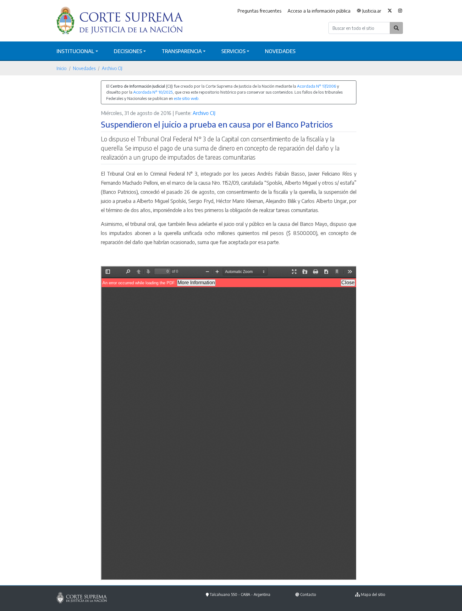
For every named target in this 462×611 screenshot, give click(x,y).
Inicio (62, 68)
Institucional (75, 51)
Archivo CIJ (112, 68)
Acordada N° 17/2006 (316, 86)
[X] (389, 11)
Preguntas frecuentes (259, 11)
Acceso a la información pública (319, 11)
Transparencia (182, 51)
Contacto (308, 594)
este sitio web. (187, 98)
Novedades (280, 51)
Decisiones (128, 51)
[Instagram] (400, 11)
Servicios (233, 51)
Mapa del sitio (373, 594)
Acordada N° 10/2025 (153, 92)
